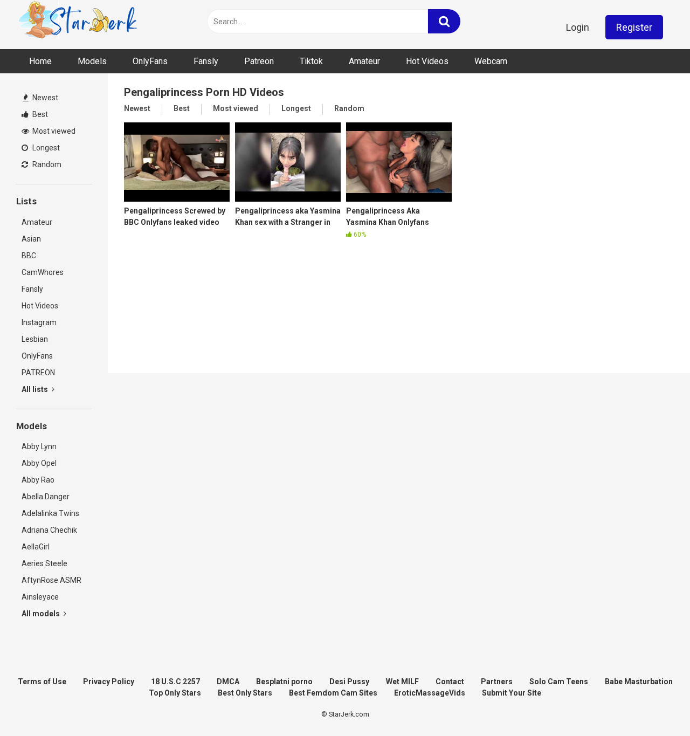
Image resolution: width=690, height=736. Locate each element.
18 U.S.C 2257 (175, 681)
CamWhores (43, 272)
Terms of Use (42, 681)
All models (41, 613)
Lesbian (35, 339)
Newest (44, 97)
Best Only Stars (245, 693)
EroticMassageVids (429, 693)
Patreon (259, 61)
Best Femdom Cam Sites (333, 693)
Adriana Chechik (49, 530)
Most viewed (53, 131)
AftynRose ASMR (51, 580)
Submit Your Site (511, 693)
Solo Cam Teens (558, 681)
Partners (497, 681)
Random (46, 164)
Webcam (490, 61)
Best (39, 114)
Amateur (364, 61)
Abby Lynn (39, 446)
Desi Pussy (349, 681)
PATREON (38, 372)
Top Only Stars (175, 693)
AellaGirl (36, 546)
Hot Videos (427, 61)
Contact (450, 681)
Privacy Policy (108, 681)
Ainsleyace (40, 597)
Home (40, 61)
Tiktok (311, 61)
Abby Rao (38, 480)
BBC (29, 255)
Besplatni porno (284, 681)
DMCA (228, 681)
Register (634, 27)
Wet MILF (402, 681)
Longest (45, 147)
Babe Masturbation (639, 681)
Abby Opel (39, 463)
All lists (36, 389)
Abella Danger (46, 496)
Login (577, 27)
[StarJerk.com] (78, 22)
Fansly (206, 61)
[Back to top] (653, 703)
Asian (31, 239)
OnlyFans (150, 61)
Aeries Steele (44, 563)
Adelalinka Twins (50, 513)
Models (92, 61)
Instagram (39, 322)
